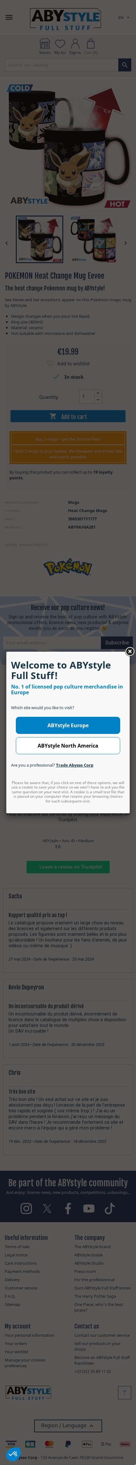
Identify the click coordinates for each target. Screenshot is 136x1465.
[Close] (129, 651)
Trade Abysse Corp (74, 765)
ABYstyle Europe (68, 725)
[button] (13, 1454)
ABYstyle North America (68, 745)
